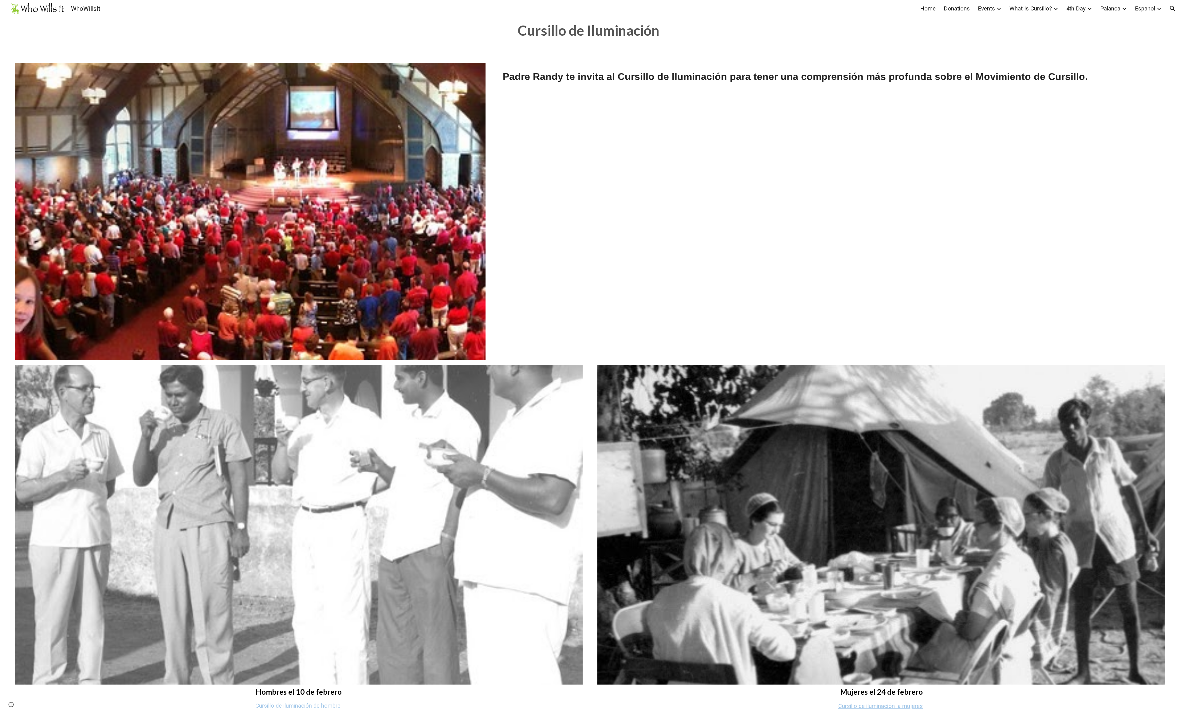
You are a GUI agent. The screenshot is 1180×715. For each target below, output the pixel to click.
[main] (590, 30)
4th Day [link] (1076, 8)
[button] (1172, 8)
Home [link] (928, 8)
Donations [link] (957, 8)
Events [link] (986, 8)
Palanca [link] (1110, 8)
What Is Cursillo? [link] (1030, 8)
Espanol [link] (1145, 8)
